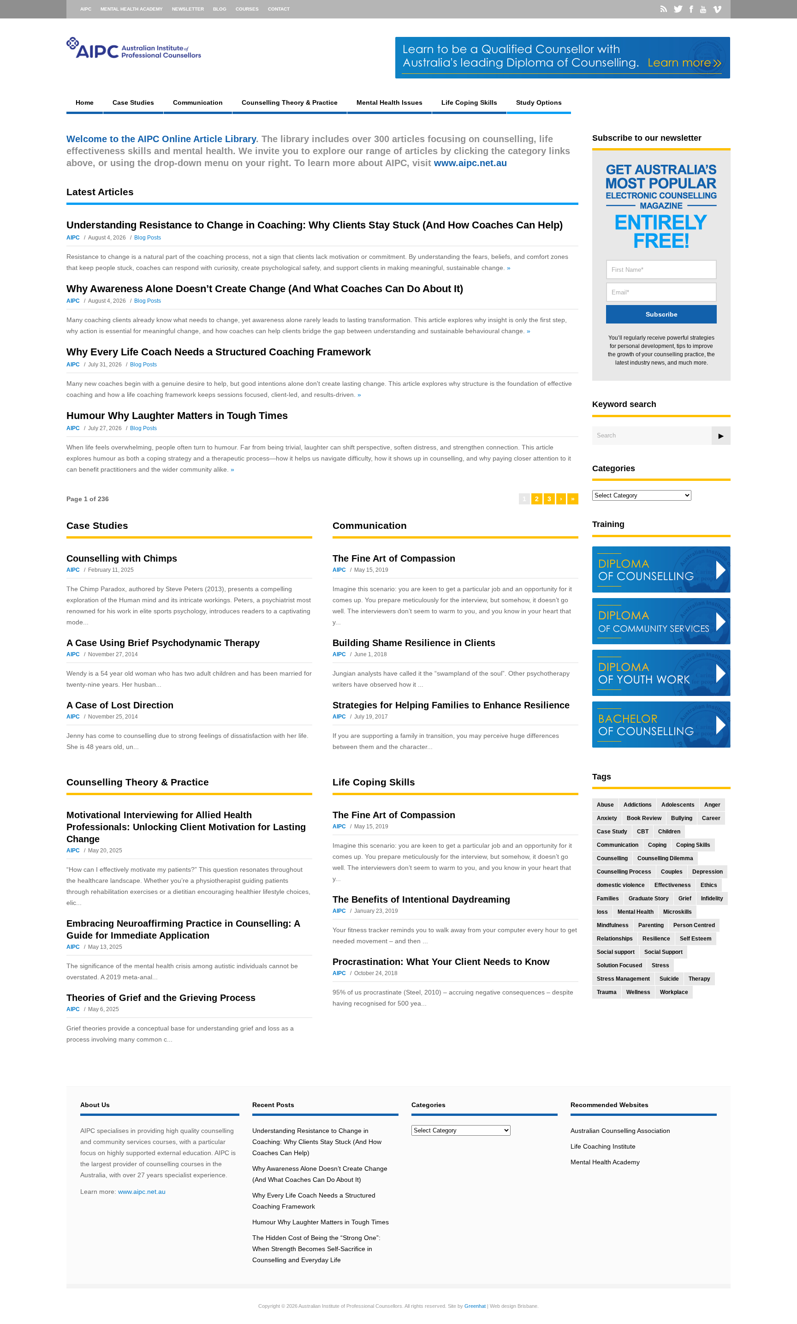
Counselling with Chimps (121, 558)
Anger (712, 805)
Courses (247, 9)
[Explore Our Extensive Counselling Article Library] (133, 54)
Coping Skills (693, 845)
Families (608, 898)
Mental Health (636, 912)
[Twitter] (678, 9)
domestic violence (621, 885)
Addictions (638, 805)
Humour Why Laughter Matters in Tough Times (177, 415)
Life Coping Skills (469, 102)
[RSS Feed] (663, 9)
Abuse (605, 805)
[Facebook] (691, 9)
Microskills (677, 912)
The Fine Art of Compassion (394, 558)
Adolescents (678, 805)
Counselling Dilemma (665, 858)
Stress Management (623, 979)
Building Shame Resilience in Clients (414, 643)
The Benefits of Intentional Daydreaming (421, 899)
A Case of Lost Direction (119, 705)
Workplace (674, 992)
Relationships (615, 938)
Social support (616, 952)
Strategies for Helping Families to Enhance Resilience (451, 705)
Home (85, 102)
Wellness (638, 992)
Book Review (644, 818)
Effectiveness (672, 885)
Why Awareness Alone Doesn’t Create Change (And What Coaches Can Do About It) (264, 288)
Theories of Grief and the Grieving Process (161, 998)
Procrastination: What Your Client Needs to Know (441, 962)
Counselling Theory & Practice (290, 102)
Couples (672, 872)
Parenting (651, 925)
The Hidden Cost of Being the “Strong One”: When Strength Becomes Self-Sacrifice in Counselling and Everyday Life (316, 1249)
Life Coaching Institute (603, 1146)
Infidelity (712, 898)
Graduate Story (649, 898)
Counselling (612, 858)
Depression (707, 872)
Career (711, 818)
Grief (684, 898)
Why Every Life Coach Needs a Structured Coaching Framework (218, 352)
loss (602, 912)
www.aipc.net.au (142, 1191)
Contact (279, 9)
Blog (219, 9)
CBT (642, 831)
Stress (660, 965)
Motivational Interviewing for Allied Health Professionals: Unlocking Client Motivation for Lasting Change (186, 827)
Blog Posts (147, 237)
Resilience (656, 938)
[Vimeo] (717, 9)
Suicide (669, 979)
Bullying (681, 818)
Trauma (607, 992)
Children (669, 831)
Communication (198, 102)
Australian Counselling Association (620, 1130)
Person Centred (694, 925)
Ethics (709, 885)
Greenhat (475, 1306)
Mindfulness (613, 925)
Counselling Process (624, 872)
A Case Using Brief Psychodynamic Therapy (163, 643)
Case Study (612, 831)
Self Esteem (696, 938)
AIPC (85, 9)
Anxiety (607, 818)
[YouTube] (703, 9)
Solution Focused (619, 965)
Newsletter (188, 9)
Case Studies (133, 102)
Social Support (663, 952)
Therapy (699, 979)
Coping (657, 845)
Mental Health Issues (389, 102)
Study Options (539, 102)
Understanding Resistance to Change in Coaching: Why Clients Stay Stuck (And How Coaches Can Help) (314, 225)
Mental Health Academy (132, 9)
